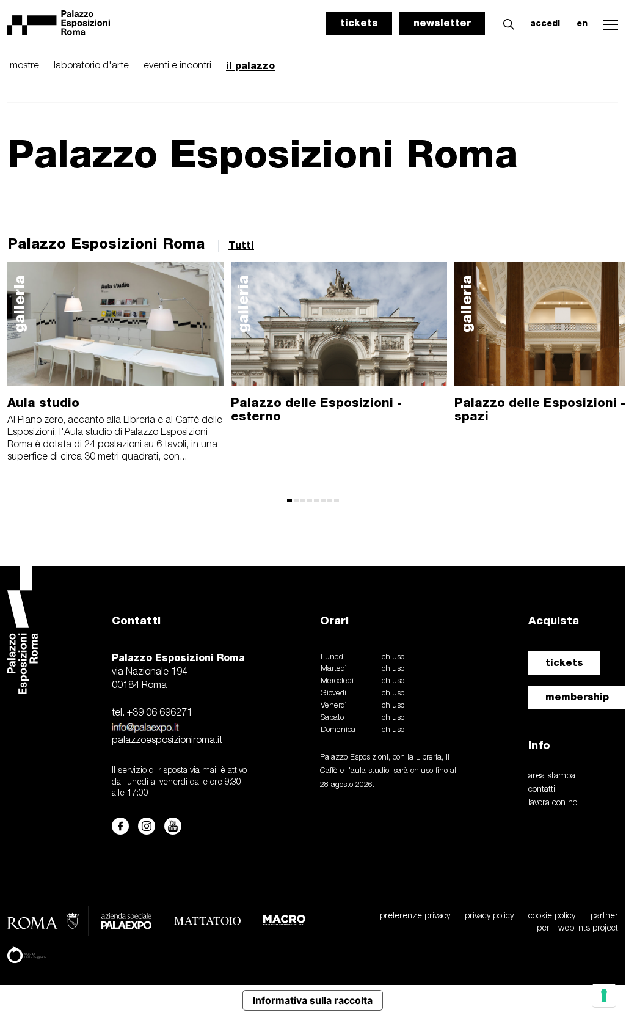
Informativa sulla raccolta (313, 1000)
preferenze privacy (415, 916)
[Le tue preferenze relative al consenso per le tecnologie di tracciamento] (604, 995)
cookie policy (551, 916)
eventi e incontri (177, 66)
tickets (359, 23)
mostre (24, 66)
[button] (505, 22)
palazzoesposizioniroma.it (167, 740)
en (582, 23)
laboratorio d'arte (91, 66)
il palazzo (250, 65)
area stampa (551, 776)
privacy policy (489, 916)
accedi (545, 23)
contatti (541, 790)
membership (577, 697)
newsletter (442, 23)
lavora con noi (553, 803)
